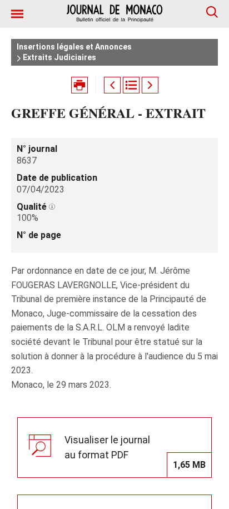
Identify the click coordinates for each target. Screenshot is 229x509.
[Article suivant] (150, 85)
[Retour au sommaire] (131, 85)
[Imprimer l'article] (79, 85)
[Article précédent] (112, 85)
